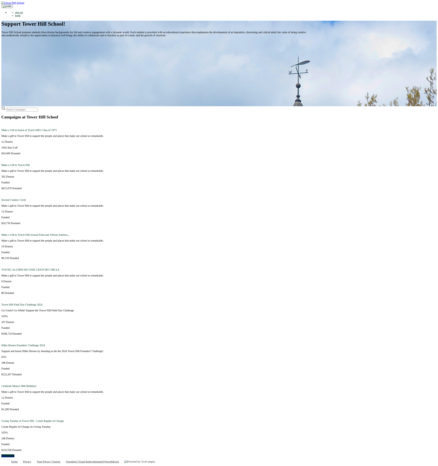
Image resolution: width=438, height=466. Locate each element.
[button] (7, 6)
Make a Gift (7, 455)
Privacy (27, 461)
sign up (19, 12)
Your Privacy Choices (48, 461)
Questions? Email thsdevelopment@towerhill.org (92, 461)
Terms (14, 461)
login (18, 15)
